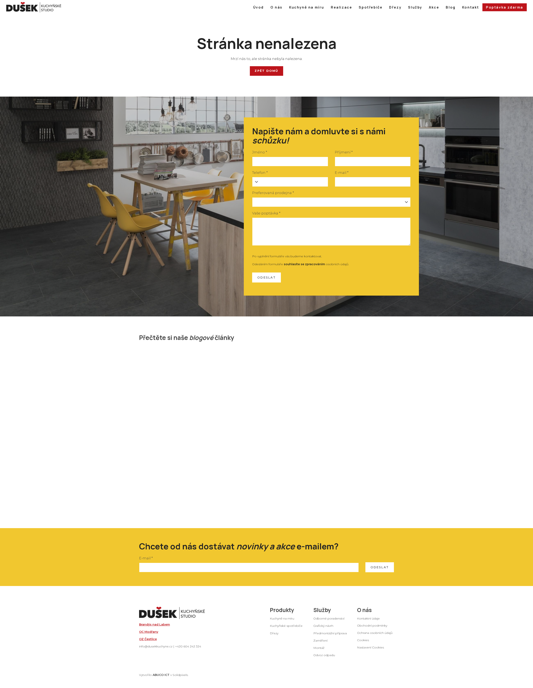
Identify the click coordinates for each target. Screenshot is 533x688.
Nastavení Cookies (370, 647)
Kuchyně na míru (282, 618)
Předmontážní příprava (330, 633)
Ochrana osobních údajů (374, 633)
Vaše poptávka (266, 213)
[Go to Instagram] (369, 654)
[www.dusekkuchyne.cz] (33, 7)
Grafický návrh (323, 626)
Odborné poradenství (328, 618)
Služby (322, 610)
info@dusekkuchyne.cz (155, 646)
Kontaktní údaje (368, 618)
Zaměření (320, 640)
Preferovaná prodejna (273, 193)
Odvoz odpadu (324, 655)
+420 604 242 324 (188, 646)
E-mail (342, 172)
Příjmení (344, 152)
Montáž (318, 647)
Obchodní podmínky (372, 625)
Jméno (259, 152)
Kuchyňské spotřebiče (286, 626)
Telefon (260, 172)
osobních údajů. (316, 264)
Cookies (363, 640)
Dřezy (274, 633)
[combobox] (331, 202)
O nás (364, 610)
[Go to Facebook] (358, 654)
